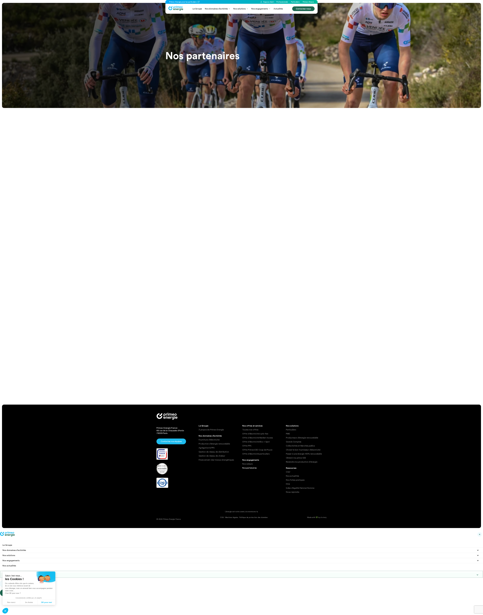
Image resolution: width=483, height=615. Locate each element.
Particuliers (291, 430)
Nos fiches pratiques (295, 480)
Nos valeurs (247, 464)
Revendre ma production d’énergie (301, 462)
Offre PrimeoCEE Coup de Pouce (257, 450)
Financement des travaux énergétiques (216, 460)
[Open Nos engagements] (270, 9)
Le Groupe (7, 545)
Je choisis (29, 602)
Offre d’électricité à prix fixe (255, 434)
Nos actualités (292, 476)
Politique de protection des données (253, 517)
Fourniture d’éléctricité (209, 440)
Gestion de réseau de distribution (214, 452)
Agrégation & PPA (207, 448)
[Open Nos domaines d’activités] (229, 9)
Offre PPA (246, 446)
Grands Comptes (293, 442)
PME (288, 434)
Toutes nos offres (250, 430)
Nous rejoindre (292, 492)
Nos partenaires (249, 468)
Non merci (11, 602)
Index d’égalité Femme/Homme (300, 488)
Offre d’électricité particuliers (256, 454)
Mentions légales (231, 517)
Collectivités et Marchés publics (300, 446)
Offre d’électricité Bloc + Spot (256, 442)
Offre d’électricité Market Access (257, 438)
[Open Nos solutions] (247, 9)
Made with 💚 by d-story (317, 517)
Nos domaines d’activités (14, 550)
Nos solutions (9, 555)
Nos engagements (11, 560)
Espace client (13, 575)
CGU (222, 517)
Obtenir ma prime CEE (296, 458)
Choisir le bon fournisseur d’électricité (303, 450)
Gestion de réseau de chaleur (212, 456)
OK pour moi (46, 602)
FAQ (288, 484)
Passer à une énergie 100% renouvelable (304, 454)
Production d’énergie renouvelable (214, 444)
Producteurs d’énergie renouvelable (302, 438)
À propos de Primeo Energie (211, 430)
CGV (288, 472)
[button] (5, 611)
